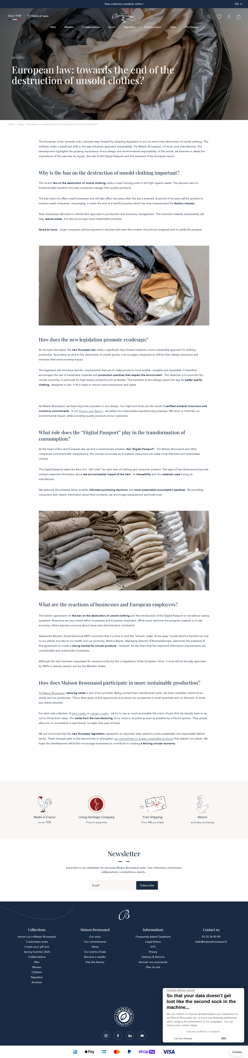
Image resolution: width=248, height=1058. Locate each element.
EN (237, 4)
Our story (95, 937)
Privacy (153, 952)
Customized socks (37, 942)
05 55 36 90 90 (211, 937)
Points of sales (39, 16)
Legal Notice (153, 942)
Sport (111, 27)
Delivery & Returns (153, 957)
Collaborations (91, 27)
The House (191, 27)
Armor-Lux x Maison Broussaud (37, 937)
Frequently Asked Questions (153, 937)
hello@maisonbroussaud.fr (211, 942)
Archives (37, 982)
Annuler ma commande (153, 962)
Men (53, 27)
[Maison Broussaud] (124, 17)
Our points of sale (95, 952)
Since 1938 (14, 16)
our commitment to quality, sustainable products (143, 738)
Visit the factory (94, 962)
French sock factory (91, 411)
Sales (173, 27)
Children (37, 972)
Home (11, 124)
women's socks (99, 713)
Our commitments (95, 942)
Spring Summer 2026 (37, 952)
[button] (209, 17)
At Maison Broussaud (52, 693)
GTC (153, 947)
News (21, 124)
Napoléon (130, 27)
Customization (152, 27)
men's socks (78, 713)
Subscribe (147, 885)
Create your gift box (36, 947)
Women (69, 27)
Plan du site (153, 967)
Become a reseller (95, 957)
